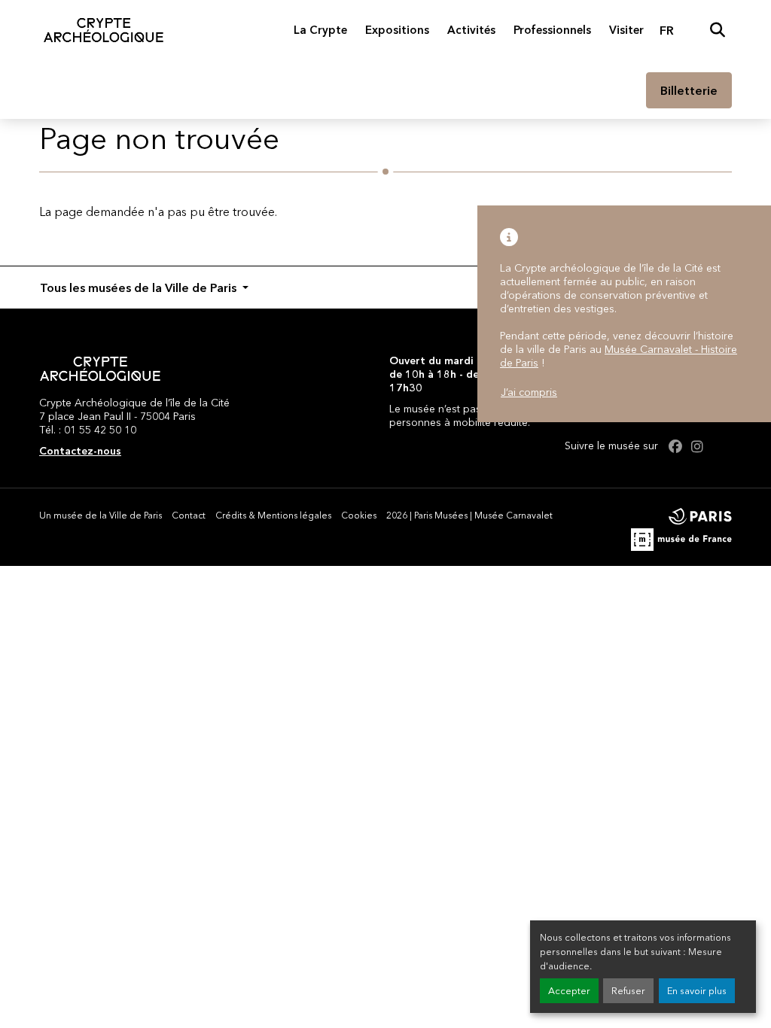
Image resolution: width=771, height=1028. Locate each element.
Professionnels (552, 30)
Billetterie (689, 90)
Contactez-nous (80, 451)
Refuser (628, 990)
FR (667, 30)
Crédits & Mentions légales (273, 515)
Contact (189, 515)
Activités (471, 30)
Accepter (569, 990)
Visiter (626, 30)
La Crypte (320, 30)
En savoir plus (697, 990)
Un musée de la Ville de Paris (100, 515)
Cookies (358, 515)
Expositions (397, 30)
